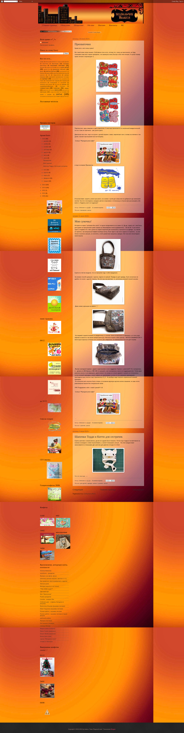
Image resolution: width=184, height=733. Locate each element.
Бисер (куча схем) (45, 636)
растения (57, 84)
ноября (46, 144)
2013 (44, 187)
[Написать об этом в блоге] (109, 208)
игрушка (42, 73)
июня (45, 158)
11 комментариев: (98, 207)
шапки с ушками (98, 483)
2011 (43, 190)
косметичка (64, 73)
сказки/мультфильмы (46, 86)
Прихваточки (83, 44)
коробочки (56, 73)
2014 (44, 184)
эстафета (58, 96)
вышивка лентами (57, 65)
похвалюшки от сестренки (58, 82)
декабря (46, 141)
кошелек (42, 75)
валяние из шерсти (56, 61)
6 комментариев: (97, 423)
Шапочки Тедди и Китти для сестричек (99, 436)
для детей (83, 483)
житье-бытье (51, 71)
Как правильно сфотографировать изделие (53, 581)
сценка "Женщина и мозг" (48, 639)
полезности (43, 82)
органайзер (64, 78)
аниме (42, 61)
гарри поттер (50, 67)
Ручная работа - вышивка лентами (51, 611)
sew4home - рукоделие (47, 573)
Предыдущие (138, 490)
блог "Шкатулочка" (45, 594)
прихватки (83, 210)
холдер (52, 92)
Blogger (113, 729)
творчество (45, 90)
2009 (44, 196)
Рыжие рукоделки (45, 596)
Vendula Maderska (45, 570)
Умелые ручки (44, 583)
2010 (44, 193)
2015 (44, 138)
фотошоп (65, 90)
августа (46, 152)
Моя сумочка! (83, 221)
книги (48, 73)
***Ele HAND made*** (46, 589)
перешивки (49, 80)
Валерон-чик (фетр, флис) (48, 576)
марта (46, 175)
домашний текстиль (59, 69)
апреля (46, 172)
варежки (66, 61)
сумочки (82, 425)
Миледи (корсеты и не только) (49, 586)
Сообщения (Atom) (89, 493)
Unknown (45, 42)
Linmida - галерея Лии (47, 599)
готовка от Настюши (46, 641)
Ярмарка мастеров (46, 620)
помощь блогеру (45, 626)
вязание (42, 67)
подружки (57, 80)
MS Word (65, 96)
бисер (47, 61)
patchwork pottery (45, 618)
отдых (41, 80)
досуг (41, 71)
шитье (89, 210)
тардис (66, 88)
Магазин (101, 25)
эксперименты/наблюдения (46, 96)
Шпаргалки (78, 25)
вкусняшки (55, 63)
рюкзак (64, 84)
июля (45, 155)
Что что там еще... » (81, 476)
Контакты (113, 25)
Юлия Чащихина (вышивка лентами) (51, 609)
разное (50, 84)
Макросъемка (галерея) (47, 628)
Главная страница (49, 25)
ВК (122, 25)
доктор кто (47, 69)
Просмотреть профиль (47, 45)
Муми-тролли (57, 75)
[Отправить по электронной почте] (107, 208)
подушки (64, 80)
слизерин (62, 86)
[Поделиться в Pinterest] (115, 208)
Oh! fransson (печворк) (47, 623)
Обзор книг (65, 25)
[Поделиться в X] (111, 208)
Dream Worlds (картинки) (48, 633)
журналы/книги (63, 71)
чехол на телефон (61, 92)
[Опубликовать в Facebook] (113, 208)
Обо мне (90, 25)
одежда (89, 483)
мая (45, 169)
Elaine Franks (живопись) (48, 631)
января (46, 181)
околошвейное (55, 78)
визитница (45, 63)
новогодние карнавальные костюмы (59, 77)
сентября (47, 149)
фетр (57, 90)
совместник (44, 88)
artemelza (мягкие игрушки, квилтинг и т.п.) (53, 578)
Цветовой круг (44, 591)
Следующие (78, 490)
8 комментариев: (97, 480)
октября (46, 146)
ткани (51, 90)
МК (49, 75)
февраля (47, 178)
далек (57, 67)
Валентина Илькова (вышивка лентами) (52, 606)
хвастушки (43, 92)
